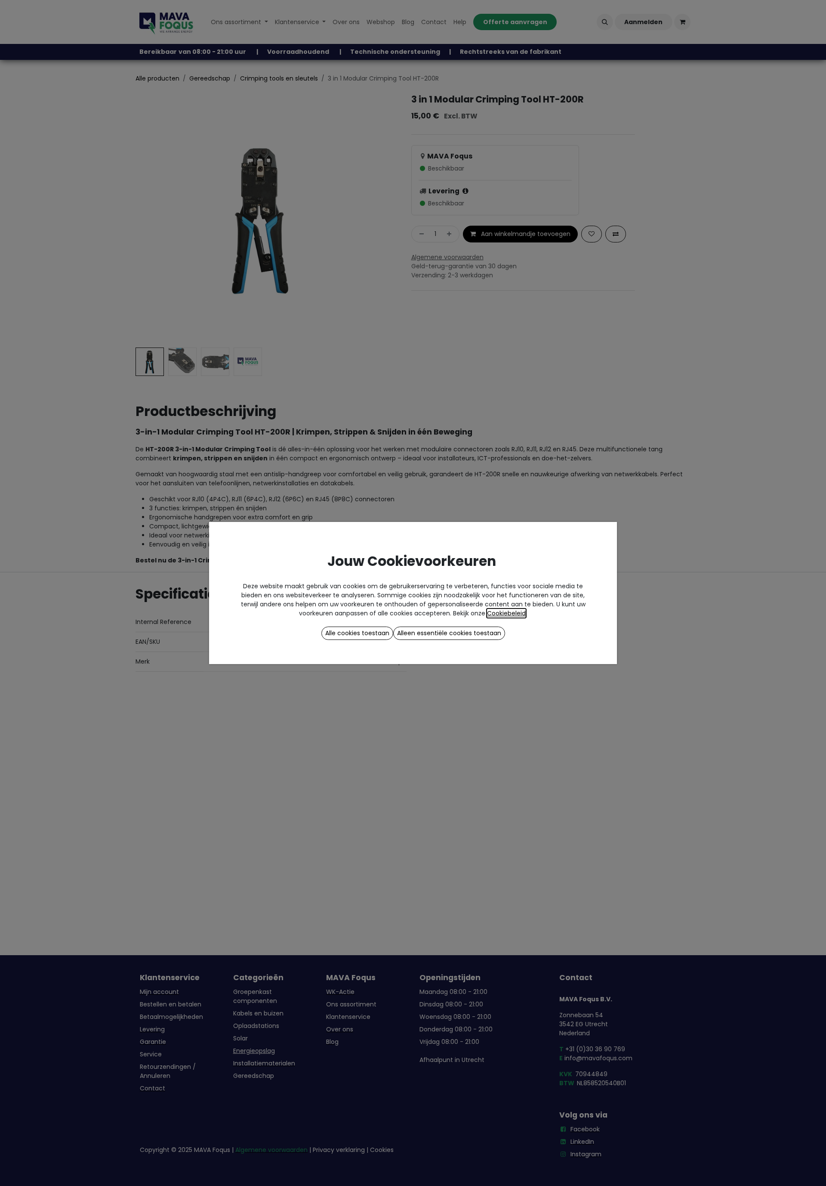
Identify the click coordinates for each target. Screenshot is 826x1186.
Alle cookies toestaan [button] (357, 633)
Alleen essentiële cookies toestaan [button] (449, 633)
